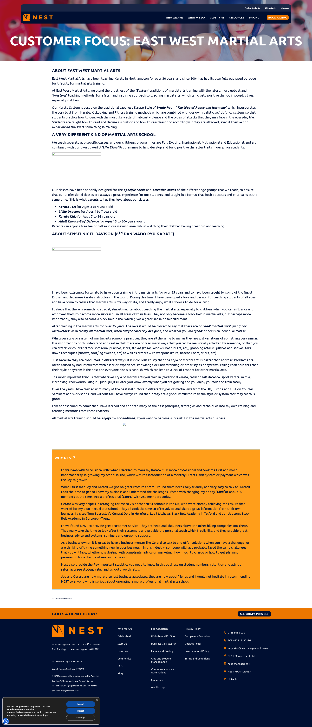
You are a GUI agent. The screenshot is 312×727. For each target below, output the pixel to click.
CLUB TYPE (217, 17)
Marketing (157, 679)
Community (124, 658)
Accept (80, 704)
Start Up (122, 643)
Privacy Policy (193, 628)
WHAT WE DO (196, 17)
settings (43, 715)
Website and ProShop (163, 636)
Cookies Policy (193, 643)
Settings (80, 717)
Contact (285, 8)
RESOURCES (236, 17)
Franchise (123, 651)
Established (124, 636)
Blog (120, 673)
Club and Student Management (161, 660)
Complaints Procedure (197, 636)
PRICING (254, 17)
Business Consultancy (163, 643)
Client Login (270, 8)
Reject (80, 710)
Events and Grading (162, 651)
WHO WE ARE (174, 17)
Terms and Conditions (197, 658)
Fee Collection (159, 628)
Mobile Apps (158, 687)
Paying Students (252, 8)
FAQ (120, 665)
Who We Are (124, 628)
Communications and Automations (163, 670)
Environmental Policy (197, 651)
